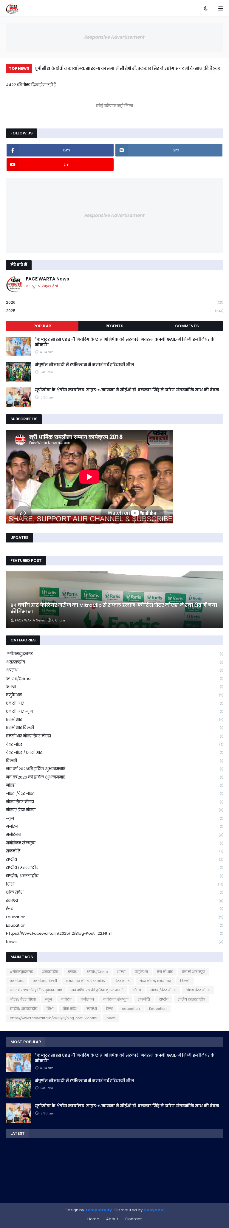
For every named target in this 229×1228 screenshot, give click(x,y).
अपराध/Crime (114, 678)
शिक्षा (114, 884)
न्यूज (114, 818)
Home (93, 1219)
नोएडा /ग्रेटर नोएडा (114, 793)
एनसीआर (114, 719)
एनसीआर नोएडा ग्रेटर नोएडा (114, 736)
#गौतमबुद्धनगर (114, 654)
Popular (42, 326)
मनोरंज (114, 826)
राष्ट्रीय (114, 859)
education (114, 917)
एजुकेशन (114, 695)
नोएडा (114, 785)
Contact (133, 1219)
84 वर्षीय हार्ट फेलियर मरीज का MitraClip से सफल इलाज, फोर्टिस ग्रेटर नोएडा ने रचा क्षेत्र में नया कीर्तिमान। (113, 608)
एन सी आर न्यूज (114, 711)
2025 (114, 311)
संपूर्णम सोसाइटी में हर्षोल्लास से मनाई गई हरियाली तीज (84, 365)
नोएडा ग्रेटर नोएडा (114, 802)
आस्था (114, 686)
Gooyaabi (154, 1210)
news (114, 942)
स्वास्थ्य (114, 900)
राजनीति (114, 851)
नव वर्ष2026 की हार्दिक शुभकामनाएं (114, 777)
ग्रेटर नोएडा (114, 744)
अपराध (114, 670)
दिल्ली (114, 761)
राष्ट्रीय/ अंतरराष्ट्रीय (114, 876)
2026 (114, 302)
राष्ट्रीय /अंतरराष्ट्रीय (114, 867)
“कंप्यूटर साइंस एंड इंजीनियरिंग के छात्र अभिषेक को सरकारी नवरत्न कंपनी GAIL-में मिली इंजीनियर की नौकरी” (125, 342)
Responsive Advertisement (114, 37)
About (112, 1219)
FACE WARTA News (47, 279)
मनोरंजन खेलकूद (114, 843)
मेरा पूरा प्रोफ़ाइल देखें (42, 286)
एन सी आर (114, 703)
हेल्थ (114, 908)
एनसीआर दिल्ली (114, 728)
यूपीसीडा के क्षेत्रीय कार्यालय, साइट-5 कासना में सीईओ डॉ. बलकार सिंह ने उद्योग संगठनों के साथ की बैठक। (127, 68)
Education (114, 925)
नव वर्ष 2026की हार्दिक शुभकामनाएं (114, 769)
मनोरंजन (114, 835)
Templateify (98, 1210)
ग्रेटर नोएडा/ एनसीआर (114, 752)
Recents (114, 326)
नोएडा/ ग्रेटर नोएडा (114, 810)
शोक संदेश (114, 892)
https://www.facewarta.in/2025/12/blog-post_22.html (114, 933)
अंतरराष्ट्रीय (114, 662)
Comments (187, 326)
